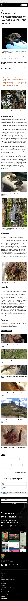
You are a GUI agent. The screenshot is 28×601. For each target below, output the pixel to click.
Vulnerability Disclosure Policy (7, 587)
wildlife (14, 465)
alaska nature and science (16, 462)
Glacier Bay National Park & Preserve (9, 26)
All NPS (14, 507)
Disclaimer (3, 585)
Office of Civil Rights (5, 591)
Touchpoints (5, 493)
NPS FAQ (2, 581)
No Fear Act (3, 583)
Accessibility (3, 571)
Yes (5, 484)
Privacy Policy (4, 573)
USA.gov (2, 589)
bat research (4, 462)
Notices (2, 577)
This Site (14, 503)
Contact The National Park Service (8, 579)
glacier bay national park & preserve (9, 459)
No (5, 487)
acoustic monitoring (6, 468)
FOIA (2, 575)
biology (20, 465)
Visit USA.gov (4, 598)
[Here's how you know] (14, 1)
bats (25, 459)
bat (21, 459)
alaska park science (6, 465)
